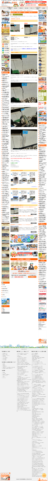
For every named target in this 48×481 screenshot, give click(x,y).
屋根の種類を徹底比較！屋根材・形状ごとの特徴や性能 (38, 381)
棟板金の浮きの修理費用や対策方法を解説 (5, 86)
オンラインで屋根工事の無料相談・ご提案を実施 (42, 226)
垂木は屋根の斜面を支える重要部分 (21, 390)
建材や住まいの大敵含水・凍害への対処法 (5, 149)
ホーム (4, 8)
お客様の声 (21, 8)
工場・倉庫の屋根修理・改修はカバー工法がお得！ (42, 266)
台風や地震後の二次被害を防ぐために (42, 199)
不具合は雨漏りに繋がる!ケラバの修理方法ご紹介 (5, 92)
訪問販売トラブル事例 (42, 239)
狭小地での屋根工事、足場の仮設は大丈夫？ (37, 367)
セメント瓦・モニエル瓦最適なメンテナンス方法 (5, 115)
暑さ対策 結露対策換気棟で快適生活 (5, 147)
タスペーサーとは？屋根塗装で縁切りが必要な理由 (38, 398)
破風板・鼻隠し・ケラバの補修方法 (36, 393)
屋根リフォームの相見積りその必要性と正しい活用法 (42, 228)
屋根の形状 (33, 407)
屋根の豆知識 (4, 167)
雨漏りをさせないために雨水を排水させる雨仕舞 (5, 153)
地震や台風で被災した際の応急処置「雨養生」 (5, 130)
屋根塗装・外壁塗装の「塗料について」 (37, 358)
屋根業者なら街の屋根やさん (6, 374)
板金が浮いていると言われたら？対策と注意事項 (42, 243)
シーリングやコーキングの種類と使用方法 (5, 126)
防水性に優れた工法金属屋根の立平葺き (5, 128)
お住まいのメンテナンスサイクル (36, 439)
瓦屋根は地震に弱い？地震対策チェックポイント (42, 203)
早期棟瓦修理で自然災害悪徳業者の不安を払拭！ (5, 119)
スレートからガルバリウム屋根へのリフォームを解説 (42, 127)
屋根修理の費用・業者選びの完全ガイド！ (5, 78)
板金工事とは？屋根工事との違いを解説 (5, 84)
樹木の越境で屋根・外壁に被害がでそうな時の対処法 (42, 247)
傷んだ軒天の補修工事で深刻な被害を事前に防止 (5, 96)
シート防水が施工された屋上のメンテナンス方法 (5, 103)
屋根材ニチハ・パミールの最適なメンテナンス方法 (42, 179)
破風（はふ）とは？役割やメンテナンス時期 (5, 221)
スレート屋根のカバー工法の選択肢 (42, 165)
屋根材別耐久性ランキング (4, 171)
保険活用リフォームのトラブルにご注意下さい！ (38, 455)
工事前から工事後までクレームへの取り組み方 (42, 232)
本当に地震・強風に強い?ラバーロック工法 (5, 132)
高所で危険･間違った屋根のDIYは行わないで (37, 429)
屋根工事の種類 (42, 45)
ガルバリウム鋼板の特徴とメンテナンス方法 (5, 191)
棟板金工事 (43, 67)
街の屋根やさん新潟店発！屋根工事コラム (8, 368)
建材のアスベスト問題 (5, 162)
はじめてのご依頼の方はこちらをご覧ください (22, 353)
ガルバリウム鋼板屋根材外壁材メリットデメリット (42, 140)
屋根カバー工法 (44, 51)
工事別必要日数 (41, 188)
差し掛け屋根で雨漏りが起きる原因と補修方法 (37, 464)
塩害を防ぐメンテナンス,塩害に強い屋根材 (5, 173)
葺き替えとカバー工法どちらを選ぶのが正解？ (42, 159)
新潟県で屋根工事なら (5, 290)
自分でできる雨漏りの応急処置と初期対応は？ (42, 215)
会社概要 (43, 8)
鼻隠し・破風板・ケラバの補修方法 (5, 90)
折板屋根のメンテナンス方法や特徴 (36, 387)
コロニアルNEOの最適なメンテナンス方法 (42, 182)
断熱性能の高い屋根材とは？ (4, 210)
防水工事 (43, 61)
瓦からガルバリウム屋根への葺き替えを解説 (42, 129)
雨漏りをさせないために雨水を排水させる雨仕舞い (38, 465)
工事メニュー (32, 8)
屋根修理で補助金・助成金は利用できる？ (42, 221)
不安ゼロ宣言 (4, 356)
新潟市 (3, 308)
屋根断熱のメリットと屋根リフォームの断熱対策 (5, 212)
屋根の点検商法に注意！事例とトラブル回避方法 (42, 241)
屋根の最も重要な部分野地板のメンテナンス (5, 166)
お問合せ (3, 294)
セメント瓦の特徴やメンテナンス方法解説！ (5, 113)
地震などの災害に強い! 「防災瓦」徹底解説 (42, 205)
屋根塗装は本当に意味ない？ (4, 80)
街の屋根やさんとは (5, 353)
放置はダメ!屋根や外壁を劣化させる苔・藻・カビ (5, 176)
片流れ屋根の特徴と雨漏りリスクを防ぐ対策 (5, 139)
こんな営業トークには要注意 (42, 237)
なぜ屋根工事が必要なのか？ (42, 147)
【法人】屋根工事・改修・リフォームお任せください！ (24, 377)
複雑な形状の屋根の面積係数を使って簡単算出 (5, 136)
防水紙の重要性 (4, 164)
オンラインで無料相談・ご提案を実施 (21, 354)
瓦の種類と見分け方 (34, 441)
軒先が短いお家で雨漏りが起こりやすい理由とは (5, 159)
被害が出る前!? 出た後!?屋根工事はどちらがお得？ (42, 236)
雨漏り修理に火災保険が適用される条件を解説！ (42, 217)
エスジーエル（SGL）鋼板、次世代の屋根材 (37, 452)
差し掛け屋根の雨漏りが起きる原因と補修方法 (5, 144)
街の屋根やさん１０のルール (6, 355)
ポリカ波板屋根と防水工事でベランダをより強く (42, 268)
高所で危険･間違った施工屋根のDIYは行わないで (5, 196)
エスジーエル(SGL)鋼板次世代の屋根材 (5, 189)
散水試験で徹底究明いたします (21, 367)
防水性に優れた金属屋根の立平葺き (36, 453)
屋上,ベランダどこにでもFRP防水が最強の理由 (5, 107)
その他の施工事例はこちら (34, 186)
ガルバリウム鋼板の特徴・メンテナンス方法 (37, 426)
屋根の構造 (3, 88)
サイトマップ (4, 296)
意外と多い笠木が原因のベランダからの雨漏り (5, 94)
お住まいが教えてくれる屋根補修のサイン (42, 157)
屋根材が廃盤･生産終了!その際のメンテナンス (5, 178)
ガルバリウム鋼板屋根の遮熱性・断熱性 (42, 133)
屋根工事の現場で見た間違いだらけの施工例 (42, 207)
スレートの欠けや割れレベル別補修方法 (42, 167)
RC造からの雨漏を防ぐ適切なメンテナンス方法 (38, 428)
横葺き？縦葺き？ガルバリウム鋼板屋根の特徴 (42, 138)
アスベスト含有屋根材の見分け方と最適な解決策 (5, 161)
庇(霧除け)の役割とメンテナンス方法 (5, 124)
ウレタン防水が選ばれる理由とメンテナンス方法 (5, 100)
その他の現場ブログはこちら (34, 233)
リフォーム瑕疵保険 (5, 357)
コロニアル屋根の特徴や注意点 (41, 169)
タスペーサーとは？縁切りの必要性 (5, 98)
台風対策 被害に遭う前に (20, 368)
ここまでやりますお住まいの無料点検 (37, 8)
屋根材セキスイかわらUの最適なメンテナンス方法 (42, 180)
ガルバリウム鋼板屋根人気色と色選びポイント (42, 135)
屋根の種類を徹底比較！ (41, 161)
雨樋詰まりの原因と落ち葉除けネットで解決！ (42, 272)
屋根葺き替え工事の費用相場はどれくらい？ (42, 153)
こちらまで (18, 161)
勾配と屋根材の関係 (5, 151)
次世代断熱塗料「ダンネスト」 (41, 211)
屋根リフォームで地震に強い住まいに (21, 369)
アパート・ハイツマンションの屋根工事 (42, 278)
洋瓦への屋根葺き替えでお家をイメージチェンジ (5, 180)
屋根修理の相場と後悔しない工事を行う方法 (42, 151)
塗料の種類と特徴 (42, 291)
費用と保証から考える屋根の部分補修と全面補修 (23, 388)
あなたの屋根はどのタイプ (35, 355)
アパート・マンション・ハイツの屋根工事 (22, 375)
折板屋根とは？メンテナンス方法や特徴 (42, 173)
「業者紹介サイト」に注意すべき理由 (42, 251)
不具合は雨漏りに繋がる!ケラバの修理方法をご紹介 (38, 399)
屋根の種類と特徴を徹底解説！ (5, 74)
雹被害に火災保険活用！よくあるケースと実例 (42, 219)
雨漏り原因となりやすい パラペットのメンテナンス (23, 394)
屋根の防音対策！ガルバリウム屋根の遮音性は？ (42, 142)
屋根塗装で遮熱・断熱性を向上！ (36, 416)
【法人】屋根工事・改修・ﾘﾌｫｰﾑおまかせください (42, 281)
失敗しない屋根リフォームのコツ (42, 149)
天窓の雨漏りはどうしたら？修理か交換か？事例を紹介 (38, 394)
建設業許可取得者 (4, 288)
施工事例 (15, 8)
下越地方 (3, 309)
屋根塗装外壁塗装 (43, 71)
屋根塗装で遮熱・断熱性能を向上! (42, 213)
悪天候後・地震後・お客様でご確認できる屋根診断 (38, 357)
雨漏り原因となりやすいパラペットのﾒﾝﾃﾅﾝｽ (5, 105)
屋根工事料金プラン (19, 356)
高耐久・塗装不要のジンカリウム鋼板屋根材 (5, 193)
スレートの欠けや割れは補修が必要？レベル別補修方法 (38, 385)
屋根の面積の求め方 (5, 134)
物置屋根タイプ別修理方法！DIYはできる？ (42, 262)
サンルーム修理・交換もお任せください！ (42, 264)
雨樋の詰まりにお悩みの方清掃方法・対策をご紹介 (42, 270)
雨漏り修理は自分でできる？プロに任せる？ (5, 82)
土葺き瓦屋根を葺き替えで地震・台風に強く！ (5, 117)
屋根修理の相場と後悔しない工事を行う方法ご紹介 (23, 381)
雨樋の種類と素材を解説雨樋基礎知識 (5, 215)
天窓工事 (43, 74)
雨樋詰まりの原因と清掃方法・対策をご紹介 (22, 403)
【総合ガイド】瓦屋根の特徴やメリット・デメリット (38, 380)
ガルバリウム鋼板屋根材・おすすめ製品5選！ (37, 370)
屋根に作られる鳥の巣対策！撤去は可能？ (22, 405)
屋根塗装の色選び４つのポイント (41, 209)
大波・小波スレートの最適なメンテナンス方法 (5, 122)
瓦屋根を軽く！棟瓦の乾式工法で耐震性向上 (37, 419)
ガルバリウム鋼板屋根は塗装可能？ (42, 131)
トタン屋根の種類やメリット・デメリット (42, 171)
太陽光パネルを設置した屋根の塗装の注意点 (42, 175)
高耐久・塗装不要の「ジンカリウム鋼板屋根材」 (38, 427)
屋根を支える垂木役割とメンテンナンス (5, 198)
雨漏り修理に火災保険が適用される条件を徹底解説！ (38, 476)
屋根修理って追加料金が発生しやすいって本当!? (42, 245)
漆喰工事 (43, 54)
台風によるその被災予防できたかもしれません (42, 194)
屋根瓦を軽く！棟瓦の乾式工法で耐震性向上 (42, 201)
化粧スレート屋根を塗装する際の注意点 (42, 177)
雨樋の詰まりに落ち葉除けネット (21, 404)
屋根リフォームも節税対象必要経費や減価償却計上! (42, 283)
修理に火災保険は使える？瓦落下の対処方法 (42, 197)
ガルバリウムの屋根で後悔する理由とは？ (5, 187)
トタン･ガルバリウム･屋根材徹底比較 (5, 185)
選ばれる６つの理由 (5, 354)
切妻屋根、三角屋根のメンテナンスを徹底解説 (5, 141)
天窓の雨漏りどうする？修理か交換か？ (5, 208)
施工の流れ (26, 8)
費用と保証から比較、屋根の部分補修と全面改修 (42, 155)
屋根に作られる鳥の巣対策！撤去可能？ (42, 274)
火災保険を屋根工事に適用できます (21, 370)
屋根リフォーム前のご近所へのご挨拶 (42, 230)
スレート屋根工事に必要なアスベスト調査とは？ (5, 217)
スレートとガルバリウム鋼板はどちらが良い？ (42, 125)
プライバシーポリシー (5, 292)
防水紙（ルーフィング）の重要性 (36, 443)
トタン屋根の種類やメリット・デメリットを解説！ (38, 386)
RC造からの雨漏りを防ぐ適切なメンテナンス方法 (5, 202)
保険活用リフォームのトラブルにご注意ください (42, 249)
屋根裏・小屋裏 (4, 145)
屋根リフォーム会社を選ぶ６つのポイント (42, 190)
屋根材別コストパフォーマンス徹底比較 (5, 169)
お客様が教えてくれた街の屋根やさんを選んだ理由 (9, 367)
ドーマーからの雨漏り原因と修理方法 (5, 206)
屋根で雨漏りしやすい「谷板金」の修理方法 (5, 155)
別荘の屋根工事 (41, 279)
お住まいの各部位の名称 (5, 76)
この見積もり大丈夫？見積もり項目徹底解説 (42, 234)
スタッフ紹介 (4, 286)
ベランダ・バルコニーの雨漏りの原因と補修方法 (5, 111)
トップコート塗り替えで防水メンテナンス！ (5, 219)
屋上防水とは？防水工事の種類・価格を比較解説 (5, 109)
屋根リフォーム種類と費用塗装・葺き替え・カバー (42, 163)
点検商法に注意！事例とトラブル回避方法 (22, 362)
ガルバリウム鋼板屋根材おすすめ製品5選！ (42, 136)
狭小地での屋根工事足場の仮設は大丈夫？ (42, 184)
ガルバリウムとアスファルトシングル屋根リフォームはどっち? (5, 183)
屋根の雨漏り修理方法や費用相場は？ (5, 200)
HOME (11, 10)
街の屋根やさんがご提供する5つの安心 (9, 8)
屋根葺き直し (44, 64)
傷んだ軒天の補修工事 (35, 436)
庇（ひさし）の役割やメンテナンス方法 (5, 204)
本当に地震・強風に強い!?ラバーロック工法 (37, 462)
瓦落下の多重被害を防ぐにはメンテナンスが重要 (42, 195)
